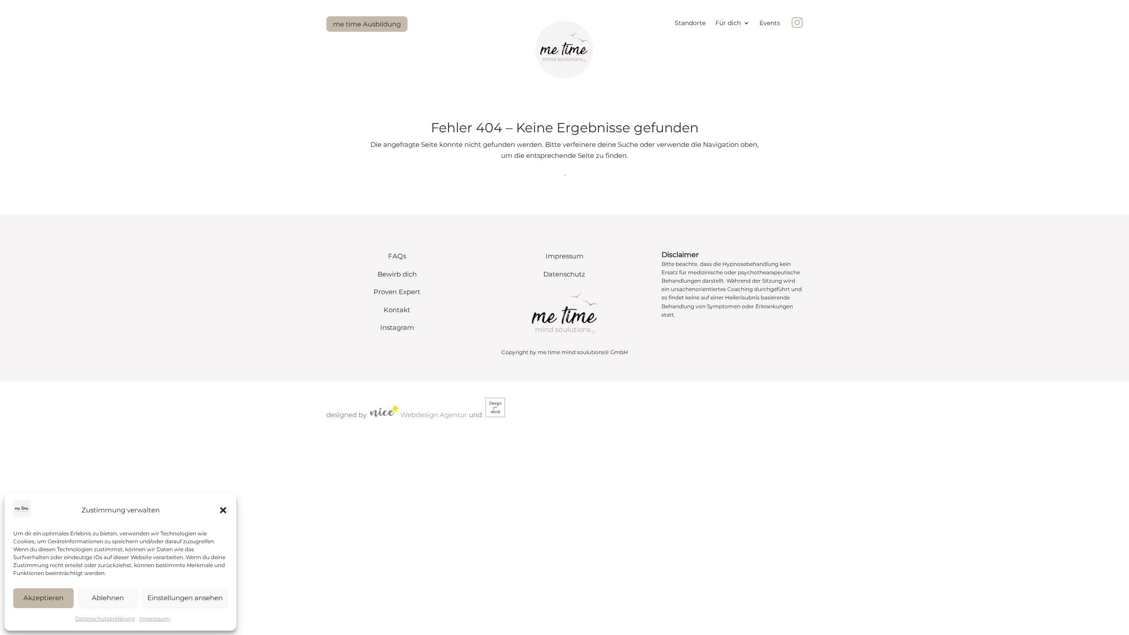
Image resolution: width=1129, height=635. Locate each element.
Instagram (397, 327)
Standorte (690, 23)
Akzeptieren (43, 598)
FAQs (397, 256)
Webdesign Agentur (433, 415)
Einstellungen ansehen (185, 598)
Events (769, 23)
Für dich (728, 23)
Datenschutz (564, 274)
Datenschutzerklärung (105, 618)
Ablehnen (108, 598)
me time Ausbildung (367, 24)
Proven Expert (397, 292)
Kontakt (397, 310)
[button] (223, 510)
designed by (346, 415)
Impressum (154, 618)
